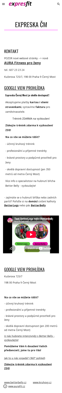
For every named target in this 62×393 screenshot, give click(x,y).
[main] (31, 26)
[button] (3, 4)
